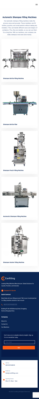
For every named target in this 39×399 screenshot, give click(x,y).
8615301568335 (10, 365)
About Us (4, 321)
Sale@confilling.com (12, 373)
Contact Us (4, 324)
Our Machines (5, 327)
